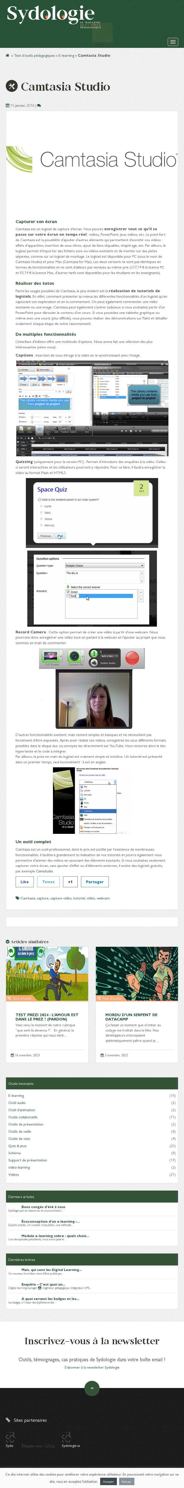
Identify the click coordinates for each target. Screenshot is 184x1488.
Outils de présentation (25, 1124)
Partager (95, 881)
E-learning (66, 55)
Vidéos (13, 1174)
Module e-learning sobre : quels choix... (55, 1235)
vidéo (91, 898)
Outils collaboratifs (22, 1117)
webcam (103, 898)
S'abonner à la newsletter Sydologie (92, 1367)
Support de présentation (27, 1160)
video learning (19, 1167)
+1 (70, 881)
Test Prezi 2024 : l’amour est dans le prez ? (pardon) (47, 1017)
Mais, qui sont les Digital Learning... (52, 1269)
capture (43, 898)
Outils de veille (19, 1131)
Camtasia (28, 898)
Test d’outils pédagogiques (34, 55)
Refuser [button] (127, 1481)
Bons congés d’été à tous (43, 1206)
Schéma (14, 1152)
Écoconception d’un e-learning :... (51, 1221)
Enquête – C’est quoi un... (43, 1284)
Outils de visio (19, 1138)
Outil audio (17, 1102)
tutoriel (79, 898)
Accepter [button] (108, 1481)
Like (25, 881)
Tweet (48, 881)
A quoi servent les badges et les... (50, 1298)
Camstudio (44, 871)
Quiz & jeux (17, 1145)
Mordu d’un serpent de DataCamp (131, 1017)
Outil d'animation (21, 1109)
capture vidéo (61, 898)
